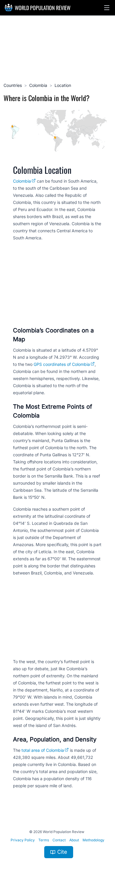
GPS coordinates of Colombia (62, 364)
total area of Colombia (43, 750)
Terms (43, 840)
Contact (59, 840)
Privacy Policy (23, 840)
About (74, 840)
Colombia (38, 85)
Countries (13, 85)
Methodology (93, 840)
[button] (107, 7)
